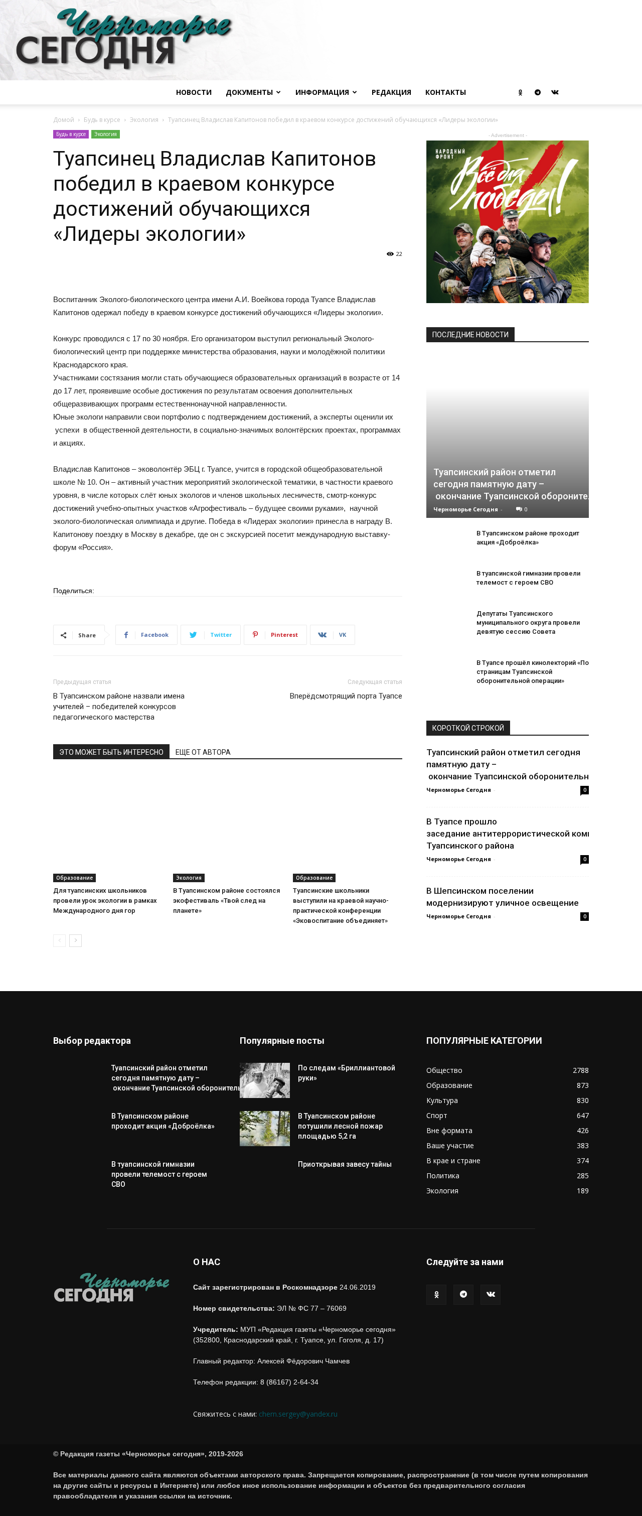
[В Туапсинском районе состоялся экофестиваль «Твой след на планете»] (227, 827)
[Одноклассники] (520, 92)
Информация (322, 92)
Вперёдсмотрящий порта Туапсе (346, 696)
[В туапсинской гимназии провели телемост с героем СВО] (446, 588)
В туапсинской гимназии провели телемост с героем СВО (159, 1174)
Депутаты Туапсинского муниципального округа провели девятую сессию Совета (528, 622)
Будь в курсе (102, 119)
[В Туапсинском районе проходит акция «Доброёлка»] (446, 548)
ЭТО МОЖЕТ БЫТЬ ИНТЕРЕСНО (111, 752)
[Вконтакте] (554, 92)
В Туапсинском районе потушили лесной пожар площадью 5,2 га (340, 1126)
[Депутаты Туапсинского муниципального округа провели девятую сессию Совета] (446, 628)
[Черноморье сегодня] (321, 40)
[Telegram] (537, 92)
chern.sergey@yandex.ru (298, 1414)
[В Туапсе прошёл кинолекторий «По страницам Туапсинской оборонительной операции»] (446, 677)
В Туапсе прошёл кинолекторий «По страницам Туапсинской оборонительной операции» (532, 671)
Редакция (391, 92)
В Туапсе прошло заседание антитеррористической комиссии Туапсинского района (518, 833)
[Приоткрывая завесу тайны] (265, 1184)
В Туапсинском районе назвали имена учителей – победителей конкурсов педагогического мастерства (119, 707)
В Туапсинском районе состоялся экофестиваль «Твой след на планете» (226, 900)
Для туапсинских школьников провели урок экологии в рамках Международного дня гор (105, 900)
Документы (249, 92)
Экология (144, 119)
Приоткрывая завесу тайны (345, 1164)
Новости (194, 92)
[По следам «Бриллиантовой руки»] (265, 1080)
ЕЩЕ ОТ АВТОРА (203, 752)
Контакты (445, 92)
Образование (74, 877)
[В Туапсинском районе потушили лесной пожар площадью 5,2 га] (265, 1128)
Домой (63, 119)
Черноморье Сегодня (465, 509)
